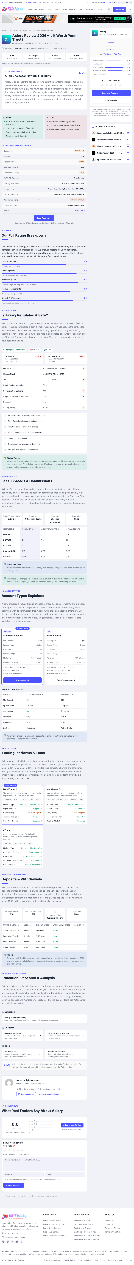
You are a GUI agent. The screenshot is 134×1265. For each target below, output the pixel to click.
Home (29, 9)
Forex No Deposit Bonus (53, 1224)
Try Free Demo (111, 100)
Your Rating (9, 1146)
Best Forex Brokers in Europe (86, 1239)
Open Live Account (111, 93)
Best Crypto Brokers (82, 1228)
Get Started (119, 9)
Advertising (45, 2)
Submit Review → (13, 1185)
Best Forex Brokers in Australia (87, 1235)
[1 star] (5, 1150)
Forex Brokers (13, 31)
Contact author (27, 1094)
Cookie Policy (69, 1260)
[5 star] (22, 1150)
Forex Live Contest (51, 1232)
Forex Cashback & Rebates (54, 1235)
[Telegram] (115, 2)
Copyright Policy (84, 1260)
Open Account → (44, 218)
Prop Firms (102, 9)
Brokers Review (68, 9)
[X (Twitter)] (123, 2)
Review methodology (50, 1094)
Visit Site (80, 211)
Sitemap (129, 1260)
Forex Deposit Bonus (52, 1220)
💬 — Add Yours (111, 54)
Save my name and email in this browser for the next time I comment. (35, 1179)
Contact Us (58, 2)
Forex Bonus (53, 9)
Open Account (22, 680)
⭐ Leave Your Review (72, 1125)
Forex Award (32, 2)
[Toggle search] (109, 9)
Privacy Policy (99, 1260)
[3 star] (14, 1150)
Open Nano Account (66, 680)
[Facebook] (127, 2)
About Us (109, 1220)
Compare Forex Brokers (84, 1224)
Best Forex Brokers (86, 9)
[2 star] (9, 1150)
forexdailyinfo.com (21, 48)
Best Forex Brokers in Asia (85, 1232)
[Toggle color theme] (130, 9)
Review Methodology (52, 1260)
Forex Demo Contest (52, 1228)
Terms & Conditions (113, 1232)
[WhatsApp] (119, 2)
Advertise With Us (112, 1228)
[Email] (130, 2)
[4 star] (18, 1150)
